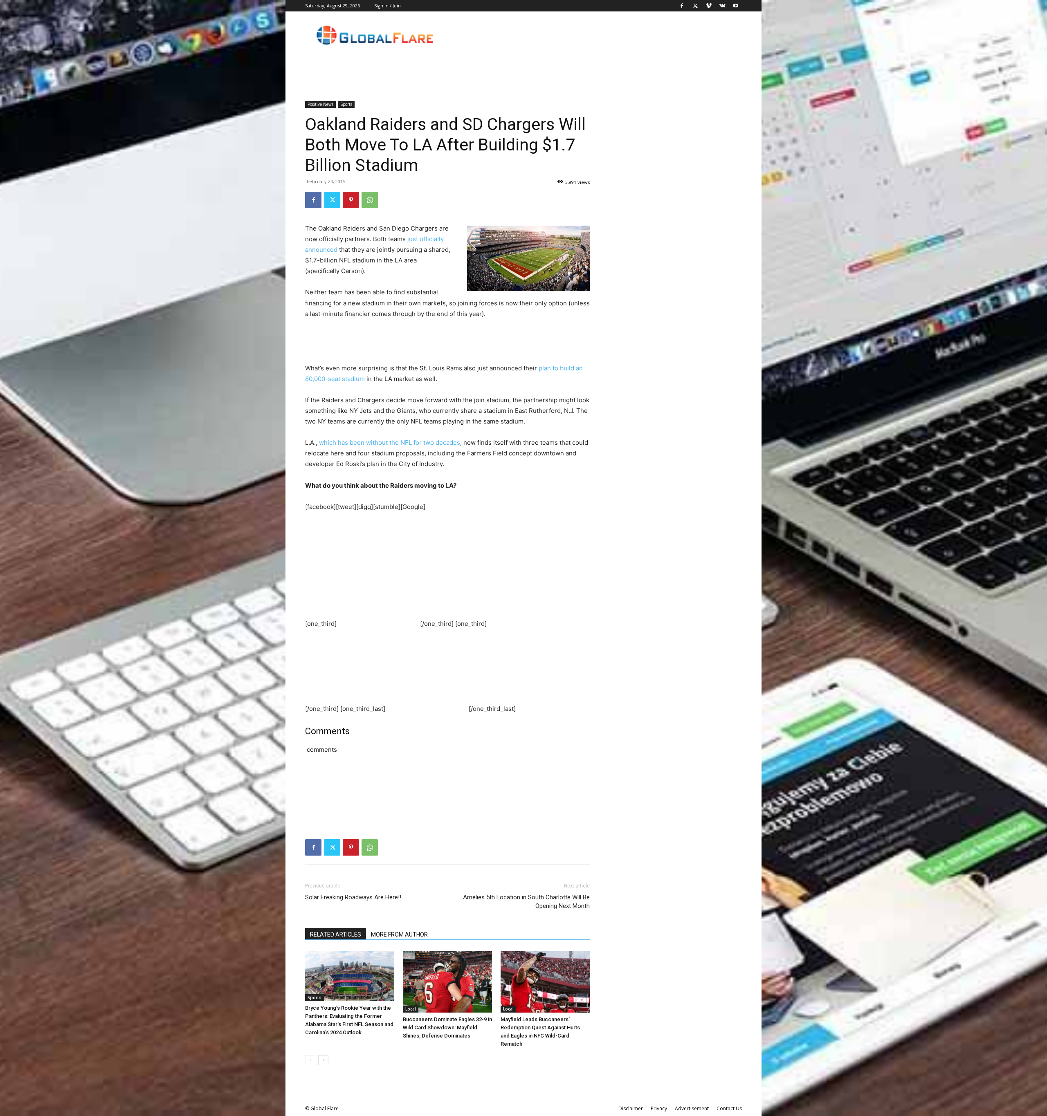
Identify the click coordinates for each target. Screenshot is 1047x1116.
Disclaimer (630, 1108)
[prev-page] (310, 1060)
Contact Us (729, 1108)
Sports (346, 104)
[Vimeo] (709, 5)
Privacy (659, 1108)
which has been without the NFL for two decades (389, 442)
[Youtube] (736, 5)
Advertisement (692, 1108)
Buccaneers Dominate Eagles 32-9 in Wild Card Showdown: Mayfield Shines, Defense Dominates (447, 1027)
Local (410, 1009)
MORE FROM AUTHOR (399, 934)
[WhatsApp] (370, 200)
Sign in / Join (387, 5)
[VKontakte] (722, 5)
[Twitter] (695, 5)
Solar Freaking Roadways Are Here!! (353, 897)
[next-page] (323, 1060)
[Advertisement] (447, 342)
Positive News (320, 104)
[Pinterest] (351, 200)
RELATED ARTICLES (335, 934)
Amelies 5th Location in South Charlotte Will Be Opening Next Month (526, 902)
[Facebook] (682, 5)
